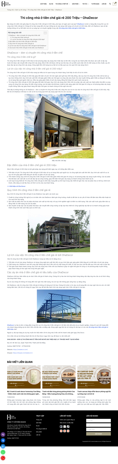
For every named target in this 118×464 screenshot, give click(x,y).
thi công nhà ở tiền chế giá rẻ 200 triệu (72, 28)
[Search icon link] (110, 4)
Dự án (37, 425)
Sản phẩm (39, 432)
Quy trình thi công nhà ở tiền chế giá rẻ (22, 43)
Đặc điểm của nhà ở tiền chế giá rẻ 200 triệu (23, 41)
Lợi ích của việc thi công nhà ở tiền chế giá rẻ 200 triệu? (28, 39)
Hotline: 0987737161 (13, 438)
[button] (44, 32)
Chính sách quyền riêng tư (67, 419)
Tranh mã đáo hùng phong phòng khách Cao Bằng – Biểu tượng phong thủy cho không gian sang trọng (58, 394)
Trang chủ (10, 10)
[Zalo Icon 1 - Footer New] (64, 426)
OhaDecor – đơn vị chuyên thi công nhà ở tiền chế (24, 35)
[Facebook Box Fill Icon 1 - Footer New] (61, 426)
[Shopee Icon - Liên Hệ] (61, 431)
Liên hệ (38, 435)
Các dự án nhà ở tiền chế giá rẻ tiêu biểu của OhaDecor (27, 48)
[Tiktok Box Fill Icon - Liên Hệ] (68, 426)
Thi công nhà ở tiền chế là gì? (20, 37)
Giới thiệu (38, 422)
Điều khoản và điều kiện (66, 422)
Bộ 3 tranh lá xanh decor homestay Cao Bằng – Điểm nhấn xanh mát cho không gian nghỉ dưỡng (23, 394)
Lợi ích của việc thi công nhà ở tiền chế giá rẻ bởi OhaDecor (28, 45)
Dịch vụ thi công (20, 10)
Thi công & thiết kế (41, 428)
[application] (69, 3)
